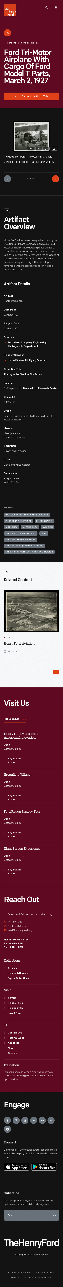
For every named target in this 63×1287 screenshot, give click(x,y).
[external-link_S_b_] (31, 926)
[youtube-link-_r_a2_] (42, 1120)
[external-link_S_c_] (31, 930)
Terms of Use (45, 1277)
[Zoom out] (38, 149)
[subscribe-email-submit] (54, 1215)
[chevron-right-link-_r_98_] (56, 672)
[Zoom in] (31, 149)
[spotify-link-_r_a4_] (7, 1129)
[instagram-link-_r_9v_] (16, 1120)
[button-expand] (53, 595)
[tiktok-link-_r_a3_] (51, 1120)
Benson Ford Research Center (40, 388)
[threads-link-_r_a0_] (24, 1120)
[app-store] (16, 1167)
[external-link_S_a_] (31, 922)
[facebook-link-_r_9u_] (7, 1120)
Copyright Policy (45, 1273)
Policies (26, 1273)
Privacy (15, 1277)
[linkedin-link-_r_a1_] (33, 1120)
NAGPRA (12, 1273)
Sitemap (28, 1277)
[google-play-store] (44, 1167)
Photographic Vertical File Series (23, 374)
